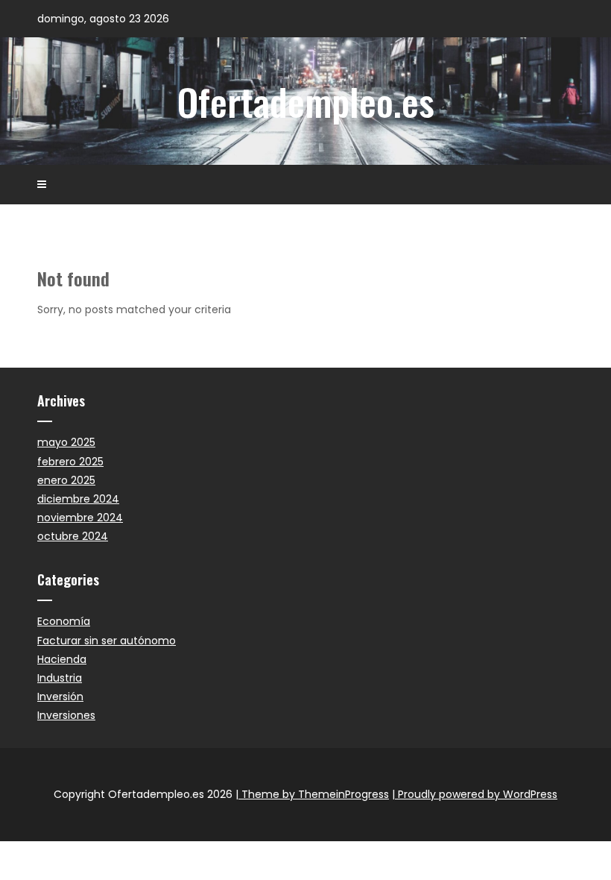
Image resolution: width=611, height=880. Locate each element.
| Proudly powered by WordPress (474, 794)
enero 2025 (66, 480)
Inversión (60, 696)
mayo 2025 (66, 442)
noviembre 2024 (80, 517)
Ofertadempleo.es (305, 100)
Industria (59, 677)
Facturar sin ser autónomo (106, 640)
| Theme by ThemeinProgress (312, 794)
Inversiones (66, 715)
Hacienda (61, 659)
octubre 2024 (72, 536)
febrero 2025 (70, 461)
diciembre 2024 (78, 498)
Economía (63, 621)
